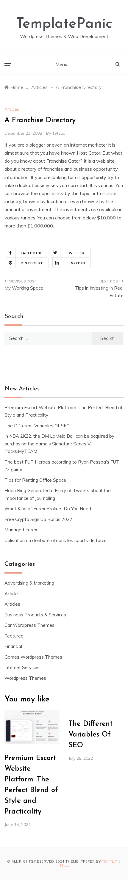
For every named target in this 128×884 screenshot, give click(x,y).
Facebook (31, 253)
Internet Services (22, 667)
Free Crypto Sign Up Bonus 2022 (38, 519)
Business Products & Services (35, 615)
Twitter (75, 253)
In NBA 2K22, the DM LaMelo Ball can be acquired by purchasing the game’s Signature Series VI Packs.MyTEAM (59, 443)
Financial (13, 646)
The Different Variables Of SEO (37, 425)
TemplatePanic (64, 24)
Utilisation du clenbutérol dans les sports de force (55, 540)
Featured (14, 636)
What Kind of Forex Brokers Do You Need (47, 508)
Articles (11, 109)
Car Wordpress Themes (29, 625)
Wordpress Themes (25, 678)
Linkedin (76, 263)
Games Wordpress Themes (33, 657)
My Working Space (23, 288)
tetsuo (58, 133)
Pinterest (32, 263)
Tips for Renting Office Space (35, 480)
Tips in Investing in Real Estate (99, 292)
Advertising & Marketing (29, 583)
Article (11, 593)
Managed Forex (20, 530)
